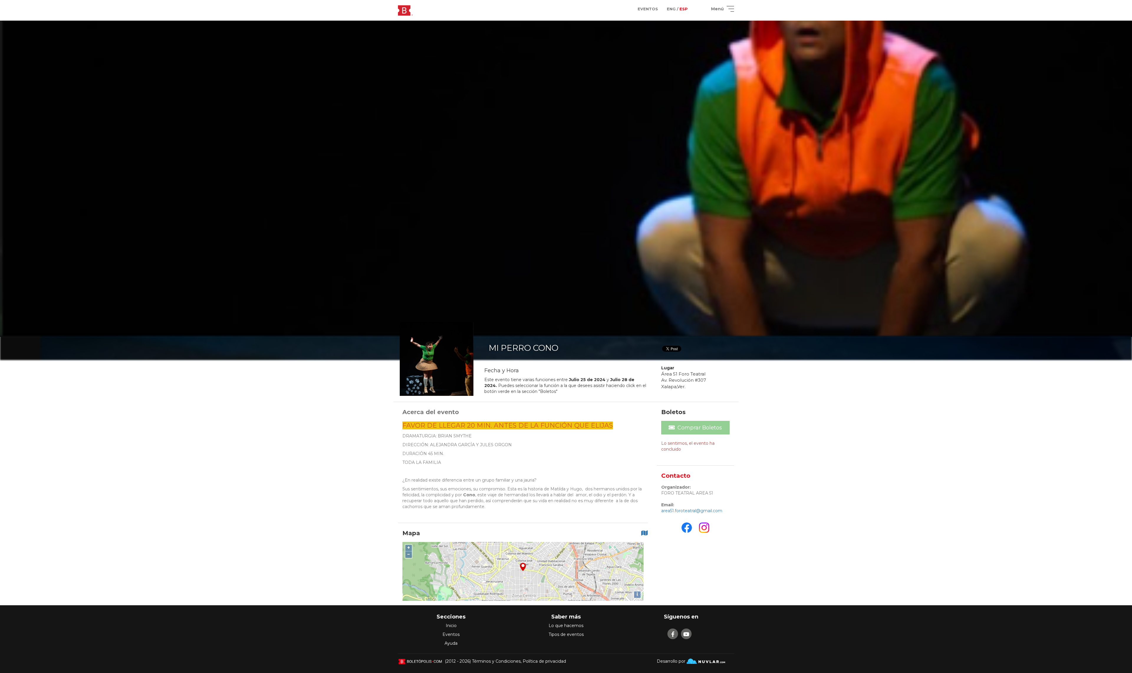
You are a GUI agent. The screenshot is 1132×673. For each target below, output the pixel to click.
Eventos (451, 634)
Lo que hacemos (566, 625)
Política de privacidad (544, 661)
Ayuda (451, 643)
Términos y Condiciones (496, 661)
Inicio (451, 625)
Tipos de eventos (566, 634)
